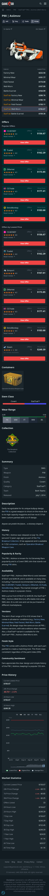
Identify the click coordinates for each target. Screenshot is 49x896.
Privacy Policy (29, 862)
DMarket (34, 585)
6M (28, 715)
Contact (39, 862)
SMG (43, 468)
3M (25, 715)
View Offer (24, 142)
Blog (13, 862)
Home (7, 862)
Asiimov (42, 477)
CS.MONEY (9, 585)
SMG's (8, 10)
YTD (36, 715)
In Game (7, 29)
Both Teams (40, 490)
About (19, 862)
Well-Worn (29, 622)
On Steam (40, 29)
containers (13, 544)
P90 (14, 10)
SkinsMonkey (7, 588)
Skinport (26, 585)
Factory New (39, 619)
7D (17, 715)
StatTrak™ (41, 486)
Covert (42, 481)
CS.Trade (42, 585)
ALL (40, 715)
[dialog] (3, 893)
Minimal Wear (7, 622)
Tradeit (18, 585)
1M (21, 715)
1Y (32, 715)
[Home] (3, 10)
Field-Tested (19, 622)
